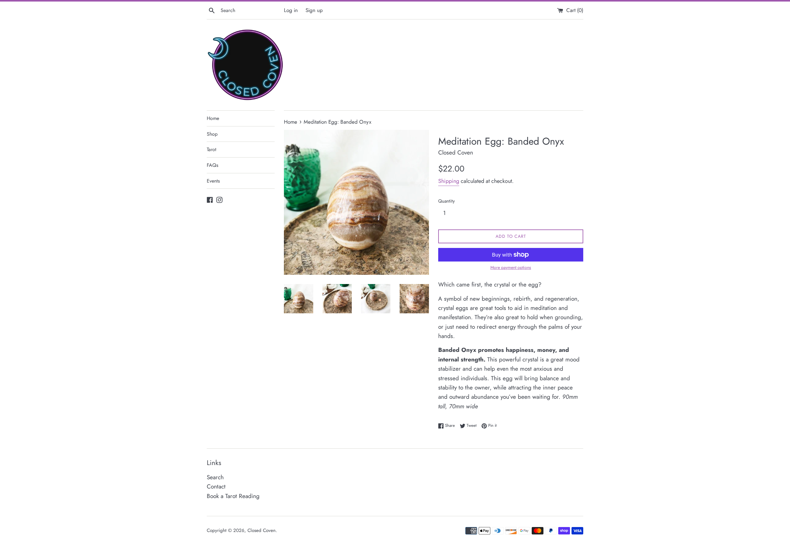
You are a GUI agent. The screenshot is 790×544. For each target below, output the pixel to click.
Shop (212, 134)
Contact (216, 486)
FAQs (212, 165)
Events (213, 180)
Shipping (448, 181)
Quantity (446, 201)
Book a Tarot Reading (233, 496)
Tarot (211, 149)
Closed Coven (261, 530)
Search (215, 477)
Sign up (314, 10)
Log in (291, 10)
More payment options (510, 267)
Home (213, 118)
